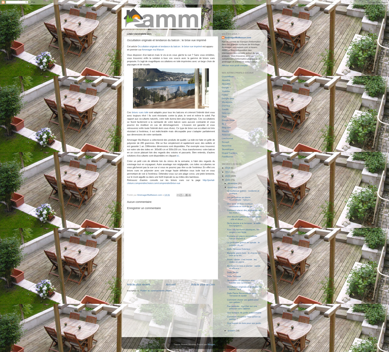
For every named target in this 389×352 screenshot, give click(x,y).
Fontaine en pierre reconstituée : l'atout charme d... (242, 237)
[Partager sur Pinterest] (189, 195)
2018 (228, 168)
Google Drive (228, 120)
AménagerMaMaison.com (238, 37)
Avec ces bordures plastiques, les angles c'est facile (243, 230)
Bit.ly (224, 124)
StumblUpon (228, 149)
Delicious (226, 113)
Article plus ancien (203, 284)
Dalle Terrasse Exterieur (238, 249)
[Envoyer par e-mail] (178, 195)
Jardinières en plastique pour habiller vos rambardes (241, 281)
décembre (233, 183)
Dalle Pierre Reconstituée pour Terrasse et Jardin (241, 294)
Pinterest (226, 135)
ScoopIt (225, 142)
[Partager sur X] (183, 195)
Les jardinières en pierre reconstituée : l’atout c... (239, 198)
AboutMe (226, 84)
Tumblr (225, 109)
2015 (228, 180)
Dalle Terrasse (234, 276)
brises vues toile (140, 112)
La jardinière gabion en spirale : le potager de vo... (243, 243)
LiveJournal (227, 138)
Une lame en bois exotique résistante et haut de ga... (240, 205)
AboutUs (226, 80)
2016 (228, 176)
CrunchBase (228, 77)
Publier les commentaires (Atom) (156, 291)
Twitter (225, 95)
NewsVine (226, 146)
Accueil (171, 284)
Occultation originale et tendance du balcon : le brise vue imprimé (170, 46)
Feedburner (227, 157)
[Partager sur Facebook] (186, 195)
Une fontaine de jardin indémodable (244, 313)
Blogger (211, 344)
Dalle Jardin (232, 272)
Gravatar (226, 106)
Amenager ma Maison (153, 49)
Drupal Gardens (229, 153)
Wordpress (227, 102)
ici (178, 156)
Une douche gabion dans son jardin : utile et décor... (244, 218)
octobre (232, 331)
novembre (233, 187)
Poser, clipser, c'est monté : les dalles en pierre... (242, 260)
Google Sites (228, 98)
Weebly (225, 131)
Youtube (226, 91)
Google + (226, 87)
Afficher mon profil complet (235, 65)
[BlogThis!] (180, 195)
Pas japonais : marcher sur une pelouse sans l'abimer (242, 307)
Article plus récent (138, 284)
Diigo (224, 116)
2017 (228, 172)
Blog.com (226, 127)
